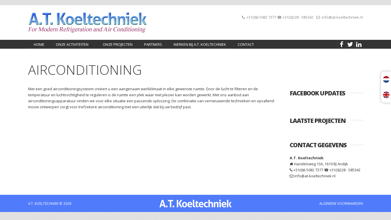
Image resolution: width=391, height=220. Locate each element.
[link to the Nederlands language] (387, 79)
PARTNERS (153, 44)
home (39, 44)
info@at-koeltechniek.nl (342, 17)
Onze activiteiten (69, 45)
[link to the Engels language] (387, 95)
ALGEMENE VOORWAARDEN (341, 203)
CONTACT (246, 44)
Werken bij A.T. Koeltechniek (199, 44)
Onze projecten (118, 44)
